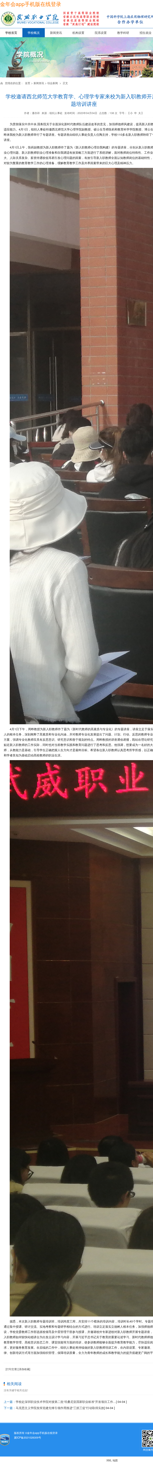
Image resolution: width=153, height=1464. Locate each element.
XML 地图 (112, 1460)
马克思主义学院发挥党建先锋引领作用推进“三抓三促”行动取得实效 (60, 1408)
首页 (27, 83)
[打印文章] (12, 1369)
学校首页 (11, 32)
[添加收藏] (24, 1369)
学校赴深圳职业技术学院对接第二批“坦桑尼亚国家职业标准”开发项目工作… (66, 1402)
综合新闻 (52, 83)
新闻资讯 (56, 32)
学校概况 (34, 32)
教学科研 (123, 32)
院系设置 (101, 32)
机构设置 (78, 32)
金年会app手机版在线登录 (30, 3)
